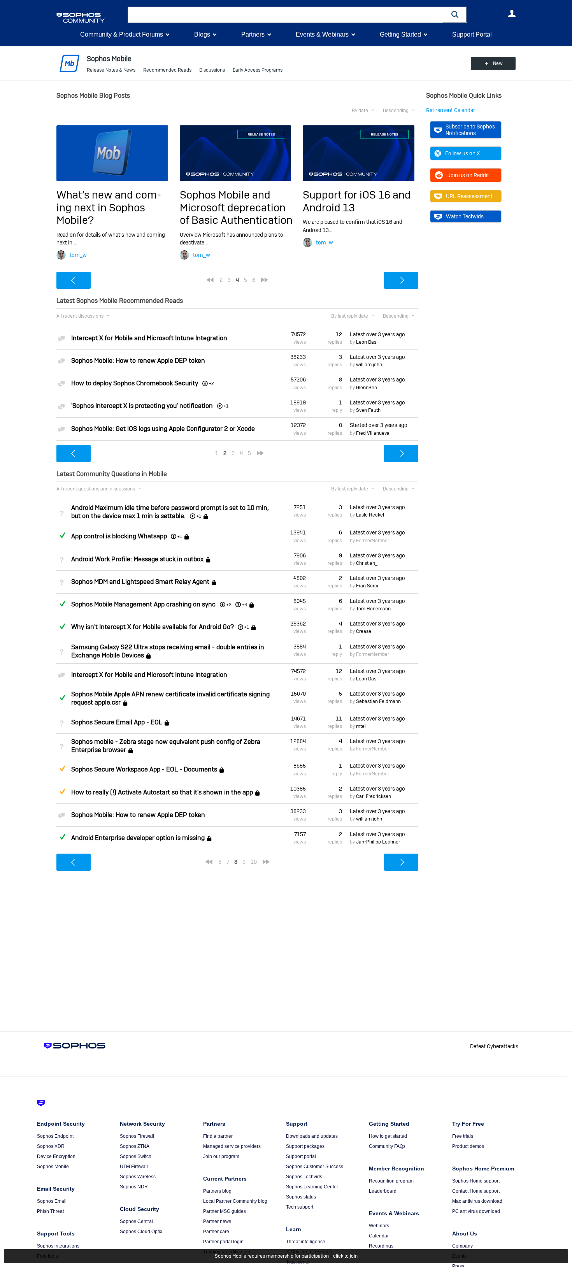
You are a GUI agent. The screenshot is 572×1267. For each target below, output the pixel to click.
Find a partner (218, 1136)
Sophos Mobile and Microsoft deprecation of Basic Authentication (236, 207)
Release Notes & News (111, 70)
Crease (363, 631)
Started (378, 425)
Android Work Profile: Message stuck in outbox (137, 559)
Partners (253, 34)
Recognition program (391, 1181)
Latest (377, 334)
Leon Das (366, 342)
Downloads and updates (312, 1136)
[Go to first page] (210, 280)
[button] (455, 15)
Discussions (212, 70)
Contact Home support (476, 1191)
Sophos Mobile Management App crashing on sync (143, 604)
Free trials (462, 1136)
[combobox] (285, 15)
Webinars (379, 1225)
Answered (62, 535)
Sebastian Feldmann (378, 701)
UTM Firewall (134, 1166)
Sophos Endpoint (55, 1136)
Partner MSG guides (224, 1211)
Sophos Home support (476, 1181)
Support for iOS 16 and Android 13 (357, 201)
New (498, 63)
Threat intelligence (305, 1241)
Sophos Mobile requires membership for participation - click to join (286, 1256)
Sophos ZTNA (134, 1146)
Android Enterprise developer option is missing (138, 838)
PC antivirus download (476, 1211)
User (512, 13)
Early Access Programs (257, 70)
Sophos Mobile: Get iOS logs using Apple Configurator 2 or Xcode (163, 429)
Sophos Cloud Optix (141, 1231)
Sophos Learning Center (312, 1187)
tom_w (78, 254)
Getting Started (400, 34)
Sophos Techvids (304, 1176)
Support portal (301, 1156)
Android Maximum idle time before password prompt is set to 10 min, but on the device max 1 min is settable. (170, 512)
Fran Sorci (367, 586)
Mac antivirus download (477, 1201)
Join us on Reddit (468, 175)
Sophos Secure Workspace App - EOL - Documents (144, 770)
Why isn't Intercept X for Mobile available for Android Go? (152, 627)
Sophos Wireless (138, 1176)
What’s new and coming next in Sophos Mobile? (108, 207)
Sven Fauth (368, 410)
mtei (361, 726)
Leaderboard (383, 1191)
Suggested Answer (62, 768)
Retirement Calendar (450, 110)
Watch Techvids (465, 216)
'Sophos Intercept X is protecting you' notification (142, 406)
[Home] (90, 17)
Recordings (381, 1246)
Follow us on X (462, 153)
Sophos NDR (134, 1187)
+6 (244, 604)
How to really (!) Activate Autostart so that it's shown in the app (162, 792)
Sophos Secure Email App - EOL (116, 722)
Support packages (305, 1146)
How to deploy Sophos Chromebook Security (134, 383)
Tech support (299, 1207)
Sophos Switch (135, 1156)
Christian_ (366, 563)
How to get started (388, 1136)
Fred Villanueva (373, 433)
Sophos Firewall (137, 1136)
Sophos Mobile (53, 1166)
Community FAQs (387, 1146)
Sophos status (301, 1197)
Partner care (216, 1231)
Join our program (221, 1156)
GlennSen (366, 388)
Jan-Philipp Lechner (378, 842)
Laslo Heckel (370, 515)
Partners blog (217, 1191)
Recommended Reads (167, 70)
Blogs (202, 34)
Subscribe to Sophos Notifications (470, 129)
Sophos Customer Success (314, 1166)
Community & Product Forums (121, 34)
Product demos (468, 1146)
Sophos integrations (58, 1246)
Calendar (379, 1236)
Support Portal (472, 34)
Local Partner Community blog (235, 1201)
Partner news (217, 1221)
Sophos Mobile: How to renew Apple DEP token (138, 361)
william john (369, 365)
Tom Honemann (373, 609)
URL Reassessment (469, 196)
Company (462, 1246)
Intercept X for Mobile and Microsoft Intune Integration (149, 338)
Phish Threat (50, 1211)
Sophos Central (136, 1221)
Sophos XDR (51, 1146)
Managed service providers (232, 1146)
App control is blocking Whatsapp (119, 536)
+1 (179, 536)
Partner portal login (223, 1241)
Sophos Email (52, 1201)
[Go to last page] (264, 280)
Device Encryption (56, 1156)
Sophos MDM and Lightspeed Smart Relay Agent (140, 582)
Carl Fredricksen (373, 796)
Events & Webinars (322, 34)
